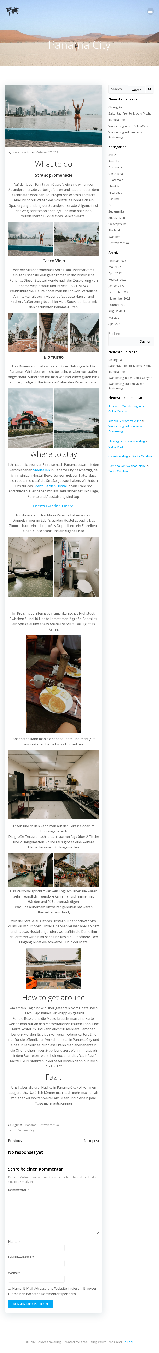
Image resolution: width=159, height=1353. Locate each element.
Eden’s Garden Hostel (54, 506)
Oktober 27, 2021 (48, 152)
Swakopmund (117, 224)
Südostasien (116, 218)
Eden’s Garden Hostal (50, 486)
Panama (30, 1125)
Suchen (114, 333)
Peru (111, 205)
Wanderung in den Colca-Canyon (130, 126)
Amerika (113, 161)
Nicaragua (115, 192)
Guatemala (115, 180)
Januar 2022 (116, 286)
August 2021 (116, 311)
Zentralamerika (49, 1125)
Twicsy (113, 406)
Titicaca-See (116, 120)
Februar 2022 (117, 279)
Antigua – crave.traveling (124, 421)
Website (14, 1273)
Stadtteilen (41, 470)
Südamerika (116, 211)
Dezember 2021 (119, 292)
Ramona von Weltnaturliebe (127, 466)
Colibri (128, 1342)
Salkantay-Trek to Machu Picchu (130, 113)
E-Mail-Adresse (21, 1257)
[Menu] (150, 11)
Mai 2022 (114, 267)
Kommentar (18, 1189)
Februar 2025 (117, 261)
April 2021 (115, 324)
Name (14, 1241)
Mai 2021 (114, 317)
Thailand (114, 230)
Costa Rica (115, 174)
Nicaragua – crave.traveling (126, 441)
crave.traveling (21, 152)
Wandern (114, 237)
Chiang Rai (115, 107)
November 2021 (119, 298)
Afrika (112, 155)
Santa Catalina (142, 456)
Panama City (25, 1130)
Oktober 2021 (117, 305)
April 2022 (115, 273)
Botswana (115, 167)
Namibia (114, 186)
